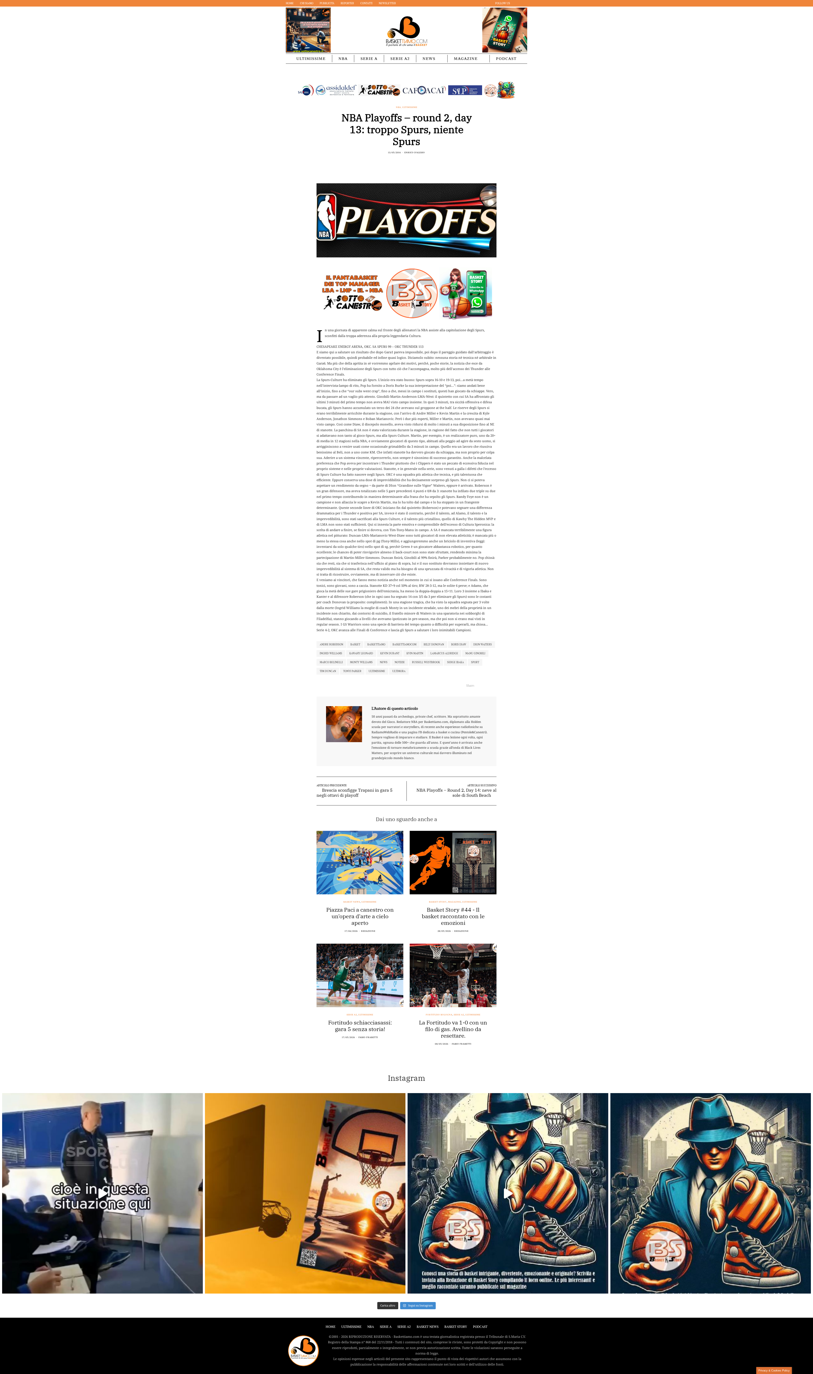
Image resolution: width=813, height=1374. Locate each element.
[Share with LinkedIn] (409, 161)
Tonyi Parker (352, 671)
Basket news (351, 902)
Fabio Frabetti (368, 1037)
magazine (454, 902)
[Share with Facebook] (398, 161)
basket (355, 644)
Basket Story (438, 902)
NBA (343, 58)
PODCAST (506, 58)
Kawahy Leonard (361, 653)
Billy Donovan (434, 644)
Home (290, 3)
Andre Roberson (331, 644)
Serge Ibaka (455, 662)
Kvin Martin (414, 653)
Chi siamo (306, 3)
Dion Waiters (482, 644)
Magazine (466, 58)
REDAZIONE (368, 931)
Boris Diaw (458, 644)
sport (475, 662)
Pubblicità (327, 3)
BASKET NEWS (427, 1327)
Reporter (347, 3)
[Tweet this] (403, 161)
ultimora (398, 671)
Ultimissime (311, 58)
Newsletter (387, 3)
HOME (330, 1327)
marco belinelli (331, 662)
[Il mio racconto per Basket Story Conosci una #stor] (508, 1193)
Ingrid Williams (331, 653)
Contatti (366, 3)
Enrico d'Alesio (414, 152)
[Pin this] (414, 161)
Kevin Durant (389, 653)
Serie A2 (400, 58)
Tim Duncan (328, 671)
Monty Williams (361, 662)
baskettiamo (376, 644)
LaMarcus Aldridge (444, 653)
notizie (400, 662)
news (383, 662)
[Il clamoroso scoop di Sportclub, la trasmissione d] (102, 1193)
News (429, 58)
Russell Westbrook (426, 662)
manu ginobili (475, 653)
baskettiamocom (404, 644)
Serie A (369, 58)
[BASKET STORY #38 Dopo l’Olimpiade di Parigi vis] (305, 1193)
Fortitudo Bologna (439, 1015)
